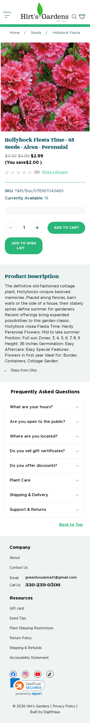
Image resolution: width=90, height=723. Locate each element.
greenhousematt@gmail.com (51, 577)
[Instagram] (25, 674)
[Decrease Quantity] (11, 228)
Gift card (17, 608)
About (15, 557)
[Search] (74, 16)
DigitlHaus (51, 712)
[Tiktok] (50, 674)
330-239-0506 (42, 584)
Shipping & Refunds (26, 648)
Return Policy (21, 638)
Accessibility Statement (29, 657)
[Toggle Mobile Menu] (7, 16)
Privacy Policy (64, 706)
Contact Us (19, 567)
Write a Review (55, 172)
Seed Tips (18, 618)
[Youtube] (37, 674)
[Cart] (82, 16)
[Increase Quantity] (37, 228)
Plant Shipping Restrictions (32, 628)
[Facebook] (13, 674)
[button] (23, 245)
